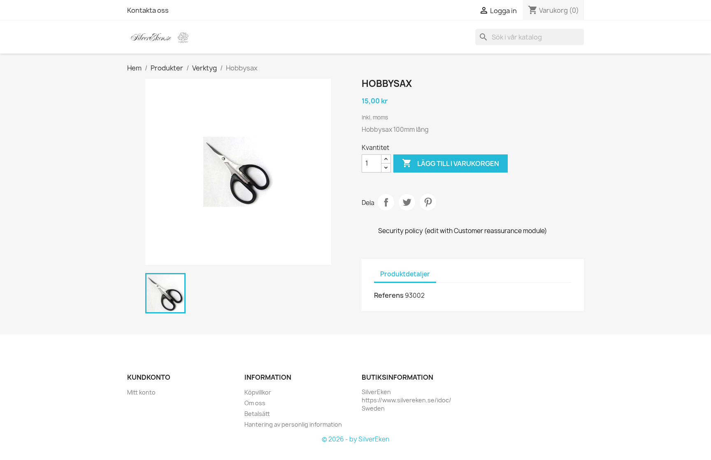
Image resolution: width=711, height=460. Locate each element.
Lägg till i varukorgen (450, 163)
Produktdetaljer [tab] (405, 274)
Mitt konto (141, 392)
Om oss (254, 403)
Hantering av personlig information (293, 424)
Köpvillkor (257, 392)
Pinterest (428, 202)
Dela (386, 202)
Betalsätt (257, 414)
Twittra (407, 202)
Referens (389, 295)
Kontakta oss (148, 10)
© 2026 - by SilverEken (355, 439)
